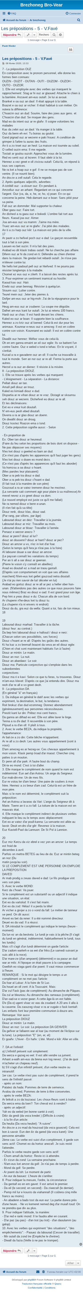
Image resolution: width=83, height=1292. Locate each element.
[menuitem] (11, 13)
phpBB (31, 1280)
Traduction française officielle (37, 1283)
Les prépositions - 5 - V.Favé (29, 28)
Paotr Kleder (9, 46)
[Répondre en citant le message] (70, 49)
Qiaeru (57, 1283)
